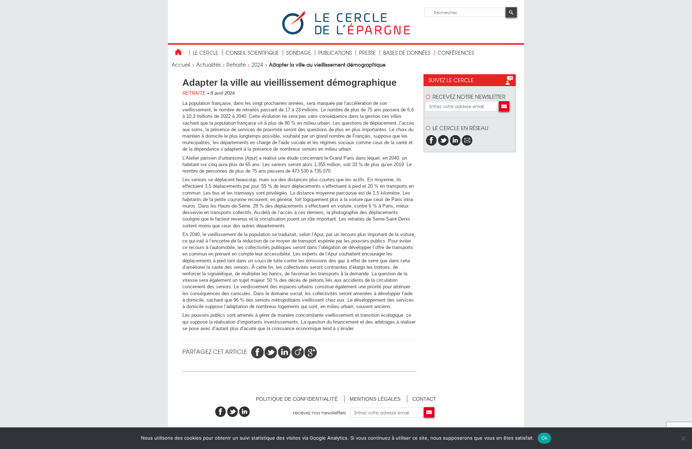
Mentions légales (375, 399)
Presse (367, 52)
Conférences (456, 52)
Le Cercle (205, 52)
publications (335, 52)
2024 (257, 64)
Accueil (181, 64)
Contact (424, 399)
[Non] (683, 438)
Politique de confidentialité (297, 399)
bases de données (406, 52)
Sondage (298, 52)
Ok (544, 438)
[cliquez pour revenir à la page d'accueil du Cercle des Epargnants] (346, 33)
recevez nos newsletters (321, 412)
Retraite (236, 64)
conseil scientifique (252, 52)
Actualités (208, 64)
